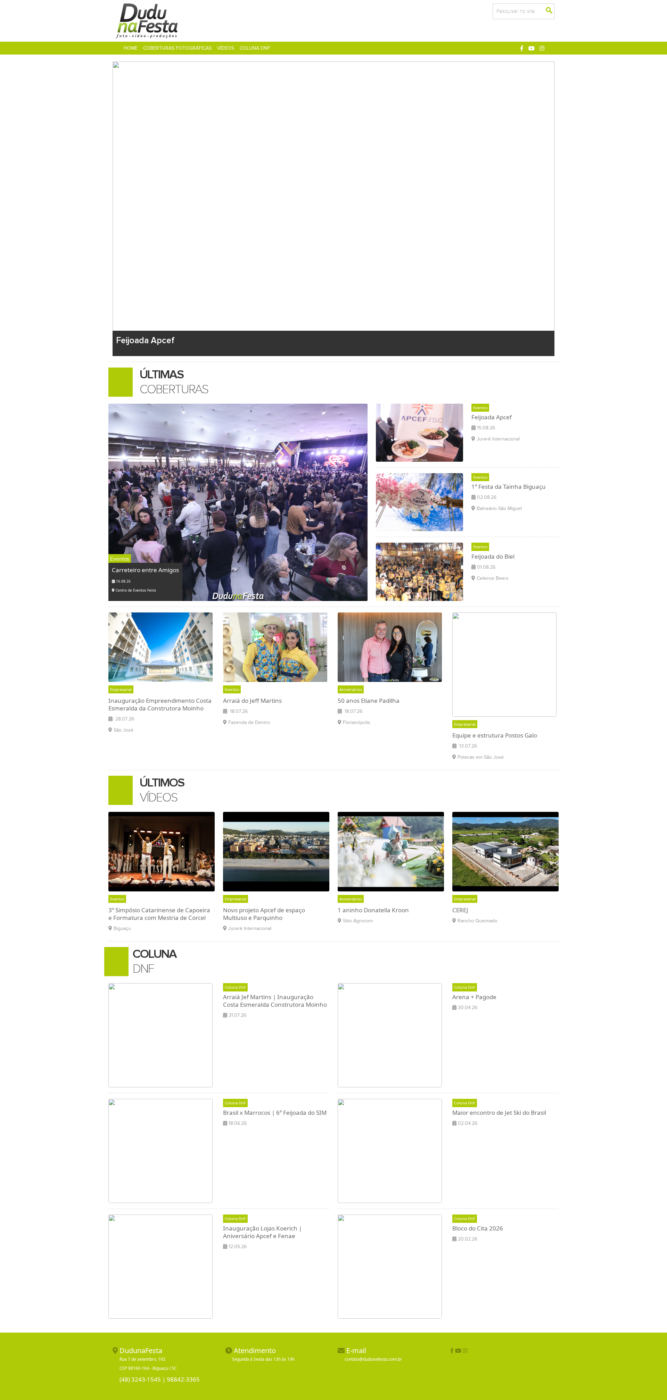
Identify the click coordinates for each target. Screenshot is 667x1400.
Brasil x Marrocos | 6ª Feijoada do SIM (275, 1113)
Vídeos (225, 48)
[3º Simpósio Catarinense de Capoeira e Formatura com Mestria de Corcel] (161, 851)
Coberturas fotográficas (177, 48)
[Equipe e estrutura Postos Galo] (504, 664)
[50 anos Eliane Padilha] (390, 646)
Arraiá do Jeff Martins (252, 701)
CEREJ (460, 910)
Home (132, 48)
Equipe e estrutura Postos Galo (494, 735)
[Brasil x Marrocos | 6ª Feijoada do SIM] (160, 1150)
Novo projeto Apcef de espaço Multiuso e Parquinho (264, 914)
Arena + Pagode (474, 997)
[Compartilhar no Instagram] (542, 48)
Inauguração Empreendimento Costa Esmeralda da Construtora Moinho (160, 704)
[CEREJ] (505, 851)
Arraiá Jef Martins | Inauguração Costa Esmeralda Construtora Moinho (275, 1000)
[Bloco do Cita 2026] (390, 1266)
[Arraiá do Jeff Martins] (275, 646)
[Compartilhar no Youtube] (531, 48)
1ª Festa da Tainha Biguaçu (508, 487)
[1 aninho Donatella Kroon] (391, 851)
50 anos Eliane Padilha (369, 701)
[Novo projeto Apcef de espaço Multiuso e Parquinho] (276, 851)
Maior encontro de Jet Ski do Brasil (499, 1113)
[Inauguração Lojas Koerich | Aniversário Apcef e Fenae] (160, 1266)
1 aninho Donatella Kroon (373, 910)
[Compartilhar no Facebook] (521, 48)
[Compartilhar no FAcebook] (452, 1350)
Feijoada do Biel (492, 556)
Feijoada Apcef (491, 417)
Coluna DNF (255, 48)
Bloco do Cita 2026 (477, 1228)
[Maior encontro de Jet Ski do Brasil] (390, 1150)
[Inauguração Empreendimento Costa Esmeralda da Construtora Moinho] (160, 646)
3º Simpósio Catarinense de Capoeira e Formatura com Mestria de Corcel (159, 914)
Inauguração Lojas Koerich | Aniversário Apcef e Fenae (262, 1232)
